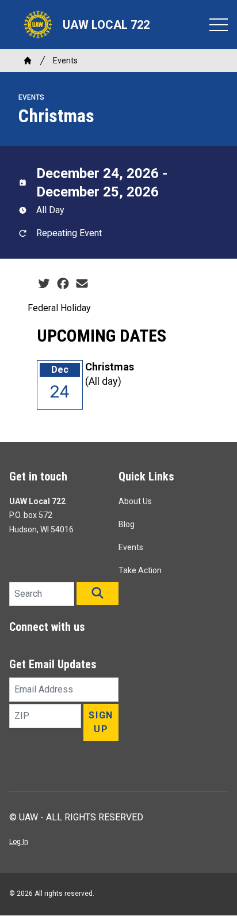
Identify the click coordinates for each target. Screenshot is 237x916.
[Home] (27, 60)
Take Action (140, 570)
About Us (135, 501)
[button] (97, 593)
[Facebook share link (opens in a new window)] (63, 284)
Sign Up (101, 722)
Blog (126, 524)
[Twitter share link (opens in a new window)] (44, 284)
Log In (18, 842)
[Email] (82, 284)
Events (65, 60)
